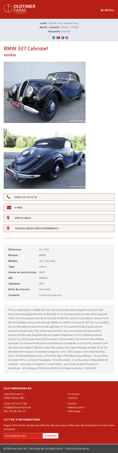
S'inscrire (50, 436)
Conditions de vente (77, 449)
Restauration (77, 407)
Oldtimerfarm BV (16, 449)
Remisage (74, 411)
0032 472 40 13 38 (15, 404)
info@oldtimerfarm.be (17, 407)
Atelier (73, 404)
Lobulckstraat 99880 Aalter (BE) (14, 396)
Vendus (73, 398)
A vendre (74, 394)
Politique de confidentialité (46, 449)
